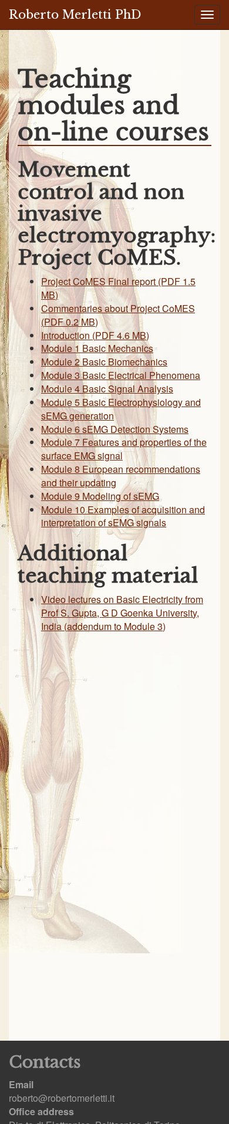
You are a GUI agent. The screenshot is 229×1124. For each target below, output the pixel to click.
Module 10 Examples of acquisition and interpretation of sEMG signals (123, 516)
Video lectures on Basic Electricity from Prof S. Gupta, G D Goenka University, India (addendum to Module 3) (122, 613)
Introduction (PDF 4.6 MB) (95, 335)
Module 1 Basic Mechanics (97, 348)
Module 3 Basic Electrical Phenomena (120, 375)
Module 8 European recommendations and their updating (120, 475)
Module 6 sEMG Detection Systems (114, 429)
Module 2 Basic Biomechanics (104, 361)
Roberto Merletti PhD (75, 15)
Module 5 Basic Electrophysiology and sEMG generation (121, 408)
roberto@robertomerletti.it (61, 1098)
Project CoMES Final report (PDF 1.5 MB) (118, 288)
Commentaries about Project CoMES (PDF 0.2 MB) (118, 315)
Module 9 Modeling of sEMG (100, 496)
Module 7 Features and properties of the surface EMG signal (124, 448)
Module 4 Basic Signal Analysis (107, 388)
